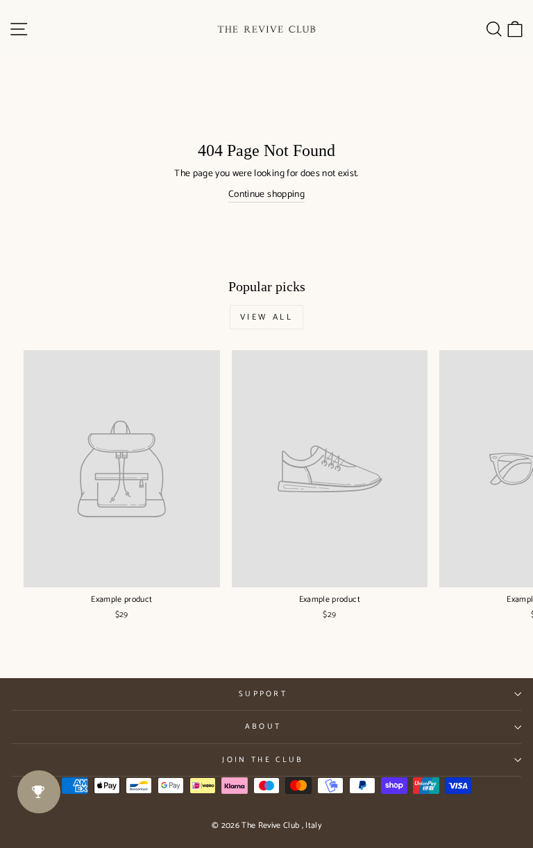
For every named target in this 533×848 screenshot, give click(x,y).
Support (263, 694)
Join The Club (262, 760)
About (263, 726)
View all (267, 317)
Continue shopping (266, 194)
